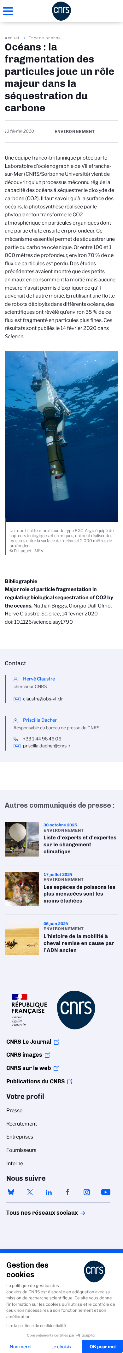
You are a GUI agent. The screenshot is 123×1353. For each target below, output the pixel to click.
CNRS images (24, 1054)
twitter (30, 1192)
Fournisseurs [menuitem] (21, 1150)
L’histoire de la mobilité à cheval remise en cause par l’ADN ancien (61, 939)
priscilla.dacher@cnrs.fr (46, 746)
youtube (105, 1192)
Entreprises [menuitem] (19, 1137)
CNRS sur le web (28, 1068)
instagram (86, 1192)
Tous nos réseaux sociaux (31, 1212)
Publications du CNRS (35, 1081)
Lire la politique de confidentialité (36, 1325)
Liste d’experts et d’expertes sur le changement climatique (61, 840)
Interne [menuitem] (14, 1163)
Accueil (13, 37)
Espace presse (44, 37)
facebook (68, 1192)
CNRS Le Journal (28, 1041)
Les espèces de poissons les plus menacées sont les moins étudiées (61, 890)
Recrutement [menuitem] (21, 1124)
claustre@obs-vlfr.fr (43, 699)
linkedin (49, 1192)
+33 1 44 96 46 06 (42, 739)
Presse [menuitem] (14, 1110)
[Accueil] (61, 11)
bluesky (11, 1192)
